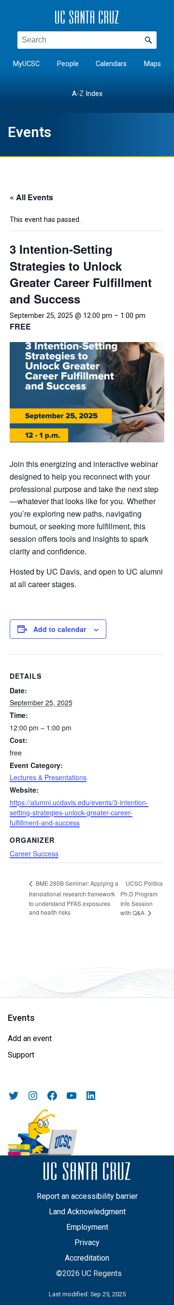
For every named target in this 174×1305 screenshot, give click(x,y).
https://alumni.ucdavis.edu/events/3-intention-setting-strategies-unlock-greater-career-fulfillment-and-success (79, 812)
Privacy (87, 1242)
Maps (152, 64)
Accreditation (87, 1258)
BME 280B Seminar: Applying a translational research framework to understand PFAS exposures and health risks (73, 897)
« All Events (31, 197)
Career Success (34, 853)
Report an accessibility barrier (87, 1196)
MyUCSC (26, 64)
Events (29, 132)
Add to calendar (59, 629)
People (68, 64)
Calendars (111, 64)
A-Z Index (87, 94)
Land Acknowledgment (87, 1211)
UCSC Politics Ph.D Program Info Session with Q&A (141, 898)
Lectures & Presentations (48, 777)
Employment (87, 1227)
